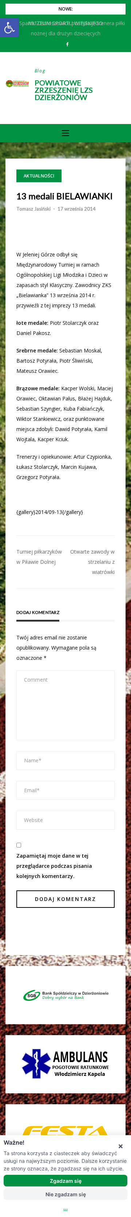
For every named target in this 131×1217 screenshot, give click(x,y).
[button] (9, 27)
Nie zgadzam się (65, 1194)
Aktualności (39, 176)
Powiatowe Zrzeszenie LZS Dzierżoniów (64, 89)
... (65, 1208)
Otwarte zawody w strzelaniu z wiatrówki (92, 561)
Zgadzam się (66, 1181)
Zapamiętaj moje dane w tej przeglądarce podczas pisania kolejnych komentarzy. (54, 865)
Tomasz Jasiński (33, 209)
